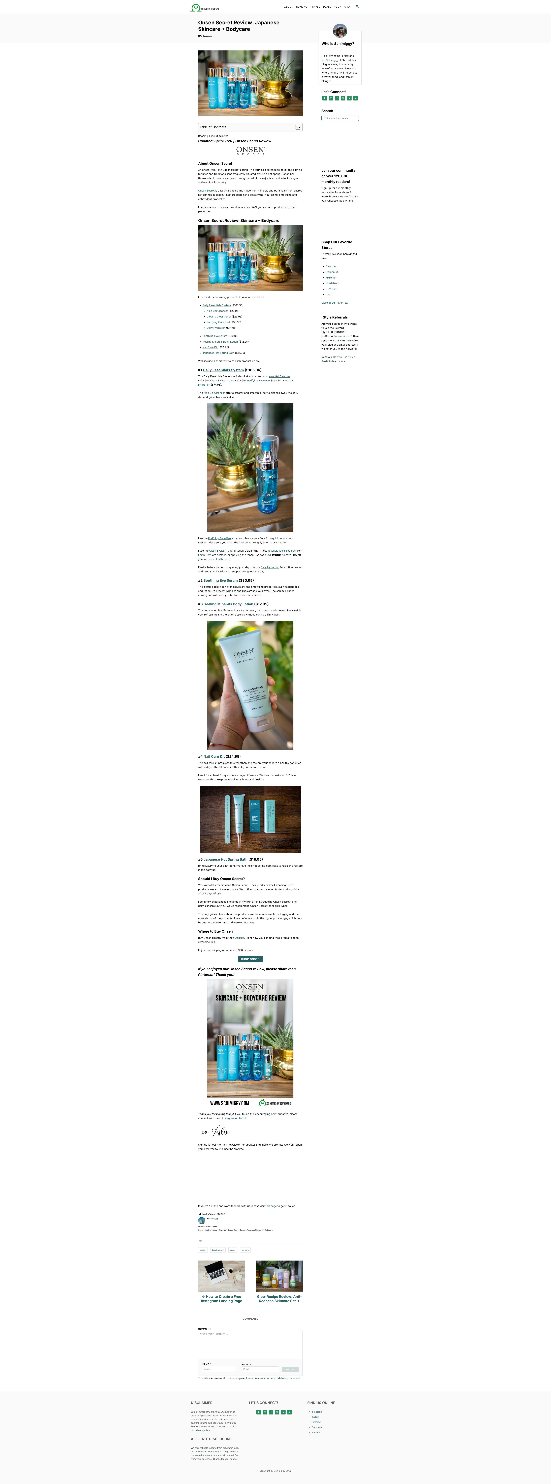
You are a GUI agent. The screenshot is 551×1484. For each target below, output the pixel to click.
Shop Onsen (250, 959)
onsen (232, 1250)
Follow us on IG (343, 336)
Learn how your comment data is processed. (273, 1378)
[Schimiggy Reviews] (215, 7)
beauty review (218, 1250)
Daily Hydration (216, 327)
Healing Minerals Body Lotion (220, 341)
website (239, 937)
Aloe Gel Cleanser (217, 310)
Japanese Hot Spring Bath (218, 352)
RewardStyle (214, 1451)
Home (200, 1230)
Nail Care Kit (210, 347)
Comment (204, 1329)
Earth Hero (205, 554)
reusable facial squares (282, 550)
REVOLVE (331, 288)
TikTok (243, 1118)
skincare (245, 1250)
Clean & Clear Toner (219, 316)
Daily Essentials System (216, 305)
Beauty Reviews (205, 1226)
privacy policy (202, 1430)
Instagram (228, 1118)
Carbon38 (332, 271)
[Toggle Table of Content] (296, 127)
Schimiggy (213, 1218)
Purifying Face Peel (218, 322)
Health (215, 1226)
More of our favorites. (334, 302)
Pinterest (316, 1422)
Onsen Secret (206, 190)
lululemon (331, 277)
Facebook (317, 1427)
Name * (206, 1364)
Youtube (316, 1432)
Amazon (331, 266)
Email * (246, 1364)
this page (271, 1205)
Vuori (329, 294)
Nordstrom (332, 283)
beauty (203, 1250)
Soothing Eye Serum (214, 335)
